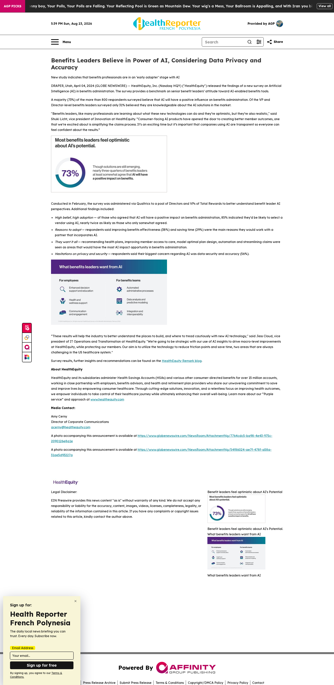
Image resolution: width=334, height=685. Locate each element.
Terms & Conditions (170, 683)
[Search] (249, 41)
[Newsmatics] (26, 357)
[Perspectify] (26, 338)
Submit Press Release (136, 683)
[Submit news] (26, 328)
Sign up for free (42, 665)
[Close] (75, 601)
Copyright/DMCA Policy (205, 683)
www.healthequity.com (107, 399)
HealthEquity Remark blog (182, 361)
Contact (258, 683)
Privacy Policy (237, 683)
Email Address (22, 648)
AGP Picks (12, 6)
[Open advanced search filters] (258, 41)
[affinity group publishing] (26, 347)
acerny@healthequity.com (70, 427)
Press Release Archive (99, 683)
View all (325, 6)
